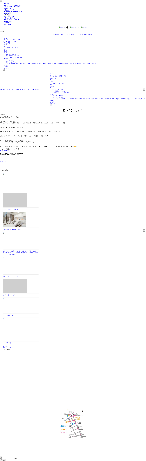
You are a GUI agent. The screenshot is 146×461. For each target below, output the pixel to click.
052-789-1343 (77, 363)
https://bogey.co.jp (4, 150)
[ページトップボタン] (1, 457)
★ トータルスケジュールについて (13, 11)
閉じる (3, 460)
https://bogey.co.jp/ (73, 443)
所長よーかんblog (3, 161)
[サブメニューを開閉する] (10, 13)
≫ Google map (73, 393)
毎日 (8, 161)
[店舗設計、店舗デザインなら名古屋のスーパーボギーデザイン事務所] (73, 34)
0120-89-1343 (68, 363)
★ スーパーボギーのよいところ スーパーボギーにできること (12, 5)
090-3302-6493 (73, 380)
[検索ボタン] (4, 70)
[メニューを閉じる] (1, 1)
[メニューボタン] (3, 31)
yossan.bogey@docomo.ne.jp (73, 382)
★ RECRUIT (7, 24)
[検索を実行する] (15, 458)
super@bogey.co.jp (73, 371)
